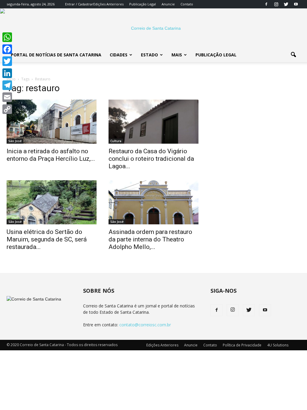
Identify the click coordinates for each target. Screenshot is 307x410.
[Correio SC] (153, 28)
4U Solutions (277, 345)
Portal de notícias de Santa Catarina (56, 55)
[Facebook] (266, 4)
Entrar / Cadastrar (79, 4)
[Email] (7, 97)
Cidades (118, 55)
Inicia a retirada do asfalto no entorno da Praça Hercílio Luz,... (51, 155)
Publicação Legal (142, 4)
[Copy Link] (7, 109)
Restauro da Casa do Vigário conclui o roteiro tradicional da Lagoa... (151, 159)
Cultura (115, 141)
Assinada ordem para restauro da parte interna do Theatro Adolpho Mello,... (150, 239)
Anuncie (168, 4)
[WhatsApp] (7, 37)
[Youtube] (295, 4)
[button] (293, 55)
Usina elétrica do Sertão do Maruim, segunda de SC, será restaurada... (47, 239)
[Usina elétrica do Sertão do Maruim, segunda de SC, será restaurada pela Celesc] (52, 202)
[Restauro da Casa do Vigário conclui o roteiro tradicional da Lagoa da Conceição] (153, 122)
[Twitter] (286, 4)
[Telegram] (7, 85)
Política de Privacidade (242, 345)
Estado (149, 55)
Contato (186, 4)
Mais (176, 55)
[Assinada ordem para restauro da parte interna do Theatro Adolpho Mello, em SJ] (153, 202)
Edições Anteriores (108, 4)
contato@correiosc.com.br (145, 325)
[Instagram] (276, 4)
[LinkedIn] (7, 73)
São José (15, 141)
